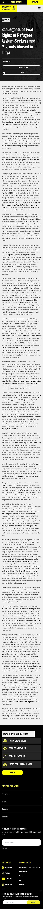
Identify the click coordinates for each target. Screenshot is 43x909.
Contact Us (23, 872)
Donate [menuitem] (37, 3)
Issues (4, 801)
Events (21, 876)
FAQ (20, 880)
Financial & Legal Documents (29, 867)
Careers (21, 885)
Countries (5, 809)
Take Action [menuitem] (16, 2)
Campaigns (6, 794)
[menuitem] (3, 2)
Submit (4, 849)
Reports (5, 816)
